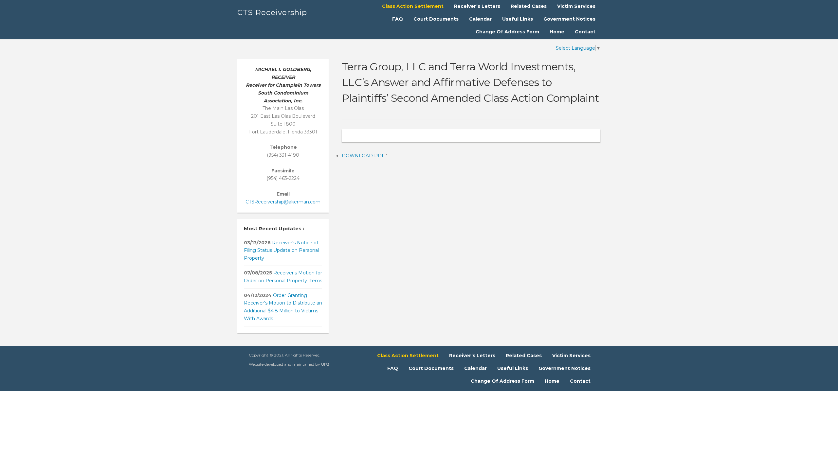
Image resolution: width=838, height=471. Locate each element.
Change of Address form (507, 32)
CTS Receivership (272, 12)
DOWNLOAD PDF (364, 156)
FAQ (397, 19)
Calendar (480, 19)
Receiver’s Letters (477, 6)
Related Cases (529, 6)
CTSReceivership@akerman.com (283, 202)
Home (557, 32)
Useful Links (517, 19)
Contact (585, 32)
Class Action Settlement (413, 6)
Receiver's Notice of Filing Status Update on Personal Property (281, 250)
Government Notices (569, 19)
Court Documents (436, 19)
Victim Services (576, 6)
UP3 (325, 364)
